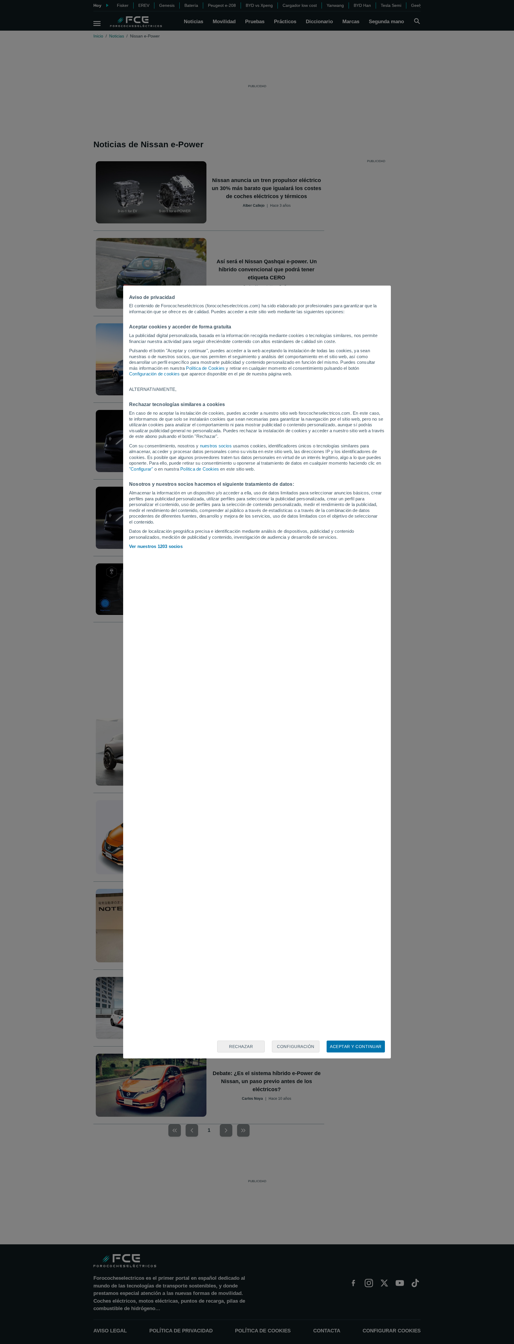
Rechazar (241, 1046)
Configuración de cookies (154, 373)
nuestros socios (216, 445)
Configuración (295, 1046)
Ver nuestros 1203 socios (156, 546)
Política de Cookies (205, 368)
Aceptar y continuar (356, 1046)
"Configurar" (141, 469)
